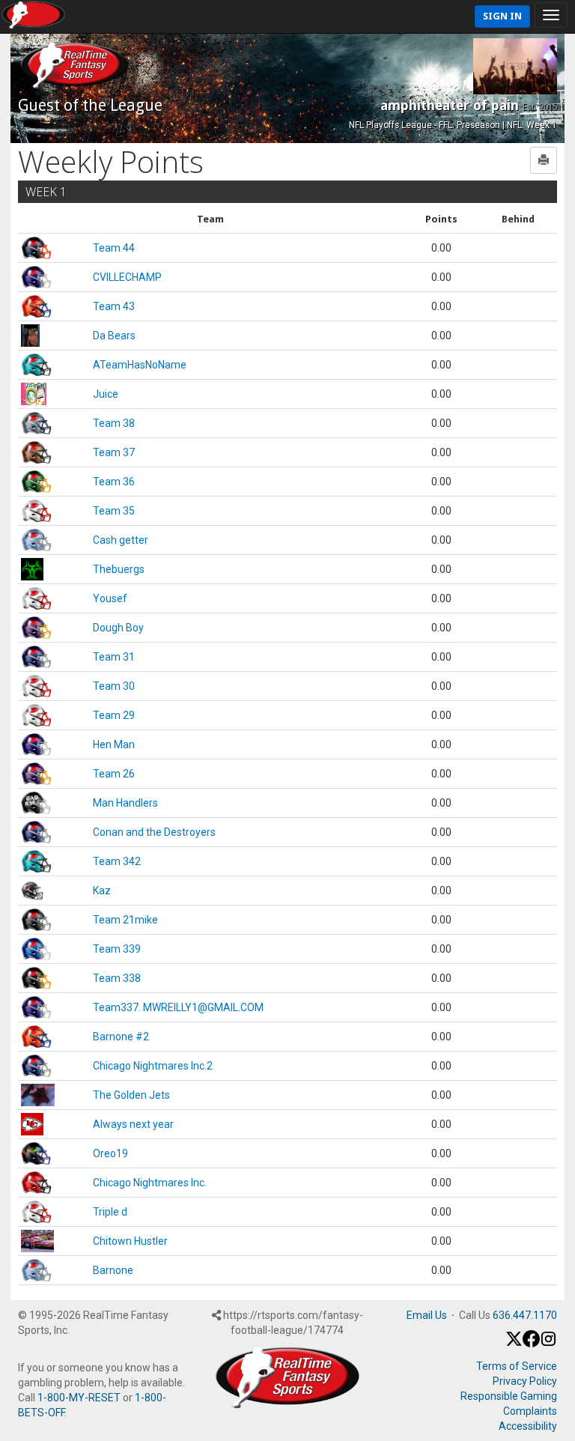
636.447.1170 (525, 1315)
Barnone (113, 1270)
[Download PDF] (543, 160)
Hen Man (114, 744)
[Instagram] (548, 1344)
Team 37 (114, 452)
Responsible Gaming (508, 1396)
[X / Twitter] (514, 1344)
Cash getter (120, 540)
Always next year (133, 1124)
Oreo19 (110, 1153)
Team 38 (114, 423)
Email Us (427, 1315)
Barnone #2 (121, 1037)
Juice (105, 394)
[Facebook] (531, 1344)
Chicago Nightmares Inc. (150, 1183)
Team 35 (114, 511)
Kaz (102, 891)
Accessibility (528, 1426)
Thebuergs (118, 569)
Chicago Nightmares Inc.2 (153, 1066)
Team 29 (114, 715)
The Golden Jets (131, 1095)
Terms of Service (516, 1366)
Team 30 (114, 686)
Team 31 (114, 657)
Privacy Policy (525, 1381)
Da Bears (114, 336)
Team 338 (117, 978)
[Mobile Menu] (551, 15)
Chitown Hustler (130, 1241)
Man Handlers (125, 803)
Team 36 (114, 482)
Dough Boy (118, 628)
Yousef (110, 598)
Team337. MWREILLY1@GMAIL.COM (178, 1007)
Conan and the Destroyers (154, 832)
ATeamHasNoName (139, 365)
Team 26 (114, 774)
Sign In (502, 16)
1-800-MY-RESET (79, 1398)
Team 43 (114, 306)
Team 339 (117, 949)
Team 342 (117, 861)
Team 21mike (125, 920)
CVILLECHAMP (127, 277)
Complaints (530, 1411)
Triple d (110, 1212)
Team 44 (114, 248)
